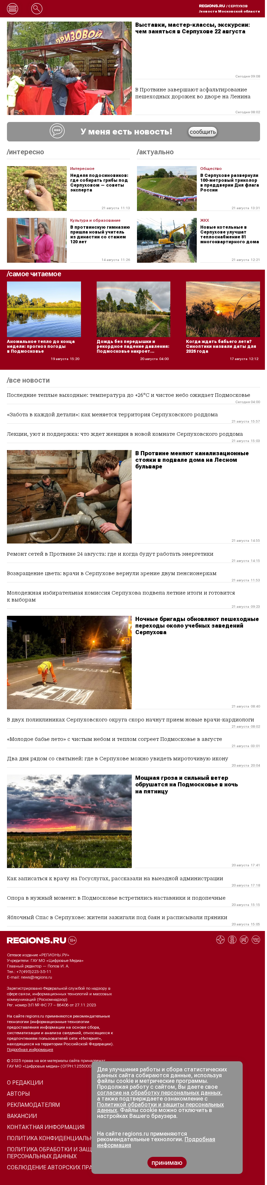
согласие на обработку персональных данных (159, 1092)
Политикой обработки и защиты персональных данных (160, 1107)
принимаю (167, 1162)
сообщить (203, 132)
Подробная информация (30, 1049)
